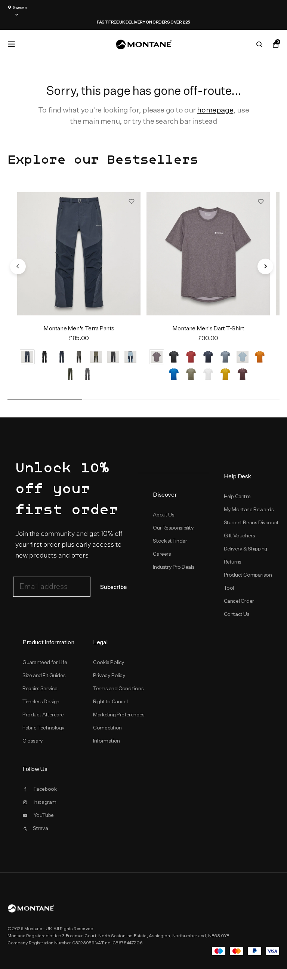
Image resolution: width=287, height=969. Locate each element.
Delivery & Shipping (245, 549)
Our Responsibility (173, 528)
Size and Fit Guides (43, 675)
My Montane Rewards (249, 509)
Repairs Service (40, 688)
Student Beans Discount (251, 522)
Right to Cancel (110, 701)
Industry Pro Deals (173, 567)
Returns (232, 562)
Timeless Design (40, 701)
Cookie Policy (108, 662)
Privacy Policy (109, 675)
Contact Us (237, 614)
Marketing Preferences (118, 715)
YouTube (44, 815)
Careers (162, 554)
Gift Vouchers (239, 535)
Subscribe (113, 587)
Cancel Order (239, 601)
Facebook (45, 789)
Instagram (45, 802)
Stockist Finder (170, 541)
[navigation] (18, 266)
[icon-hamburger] (11, 44)
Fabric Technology (43, 728)
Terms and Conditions (118, 688)
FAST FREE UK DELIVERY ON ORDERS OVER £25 (143, 22)
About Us (163, 515)
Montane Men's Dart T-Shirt (208, 328)
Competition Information (107, 734)
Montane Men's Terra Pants (78, 328)
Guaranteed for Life (44, 662)
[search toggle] (259, 44)
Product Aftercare (43, 715)
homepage (215, 109)
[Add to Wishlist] (132, 201)
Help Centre (237, 496)
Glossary (32, 741)
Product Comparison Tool (248, 581)
